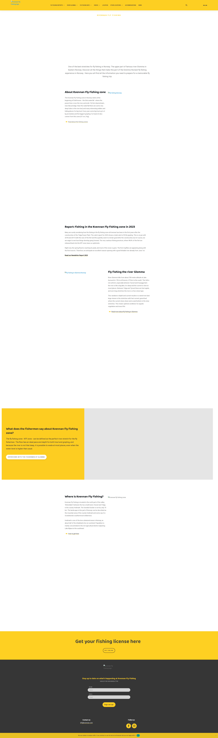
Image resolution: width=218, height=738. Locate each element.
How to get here (73, 534)
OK (138, 735)
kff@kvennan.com (86, 723)
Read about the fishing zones (78, 122)
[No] (216, 735)
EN (206, 5)
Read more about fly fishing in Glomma (124, 312)
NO (204, 5)
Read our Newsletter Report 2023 (76, 255)
